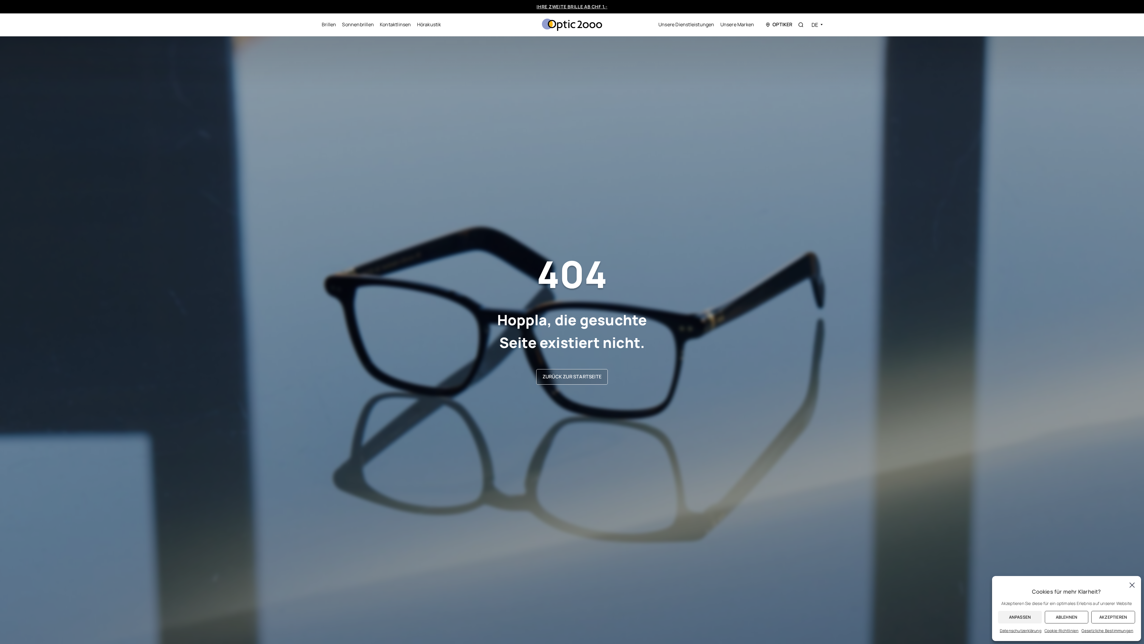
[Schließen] (1132, 585)
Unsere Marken (737, 24)
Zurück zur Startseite (572, 376)
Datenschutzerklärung (1021, 630)
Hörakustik (429, 24)
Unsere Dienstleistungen (686, 24)
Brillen (329, 24)
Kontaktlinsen (395, 24)
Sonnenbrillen (358, 24)
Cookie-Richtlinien (1061, 630)
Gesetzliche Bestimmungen (1107, 630)
